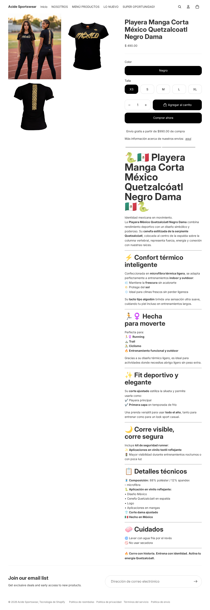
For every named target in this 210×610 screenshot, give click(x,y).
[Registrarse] (195, 581)
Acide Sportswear (28, 601)
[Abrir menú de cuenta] (188, 6)
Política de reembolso (81, 601)
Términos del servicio (136, 601)
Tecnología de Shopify (52, 601)
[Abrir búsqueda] (179, 6)
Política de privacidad (108, 601)
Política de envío (160, 601)
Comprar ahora (163, 117)
